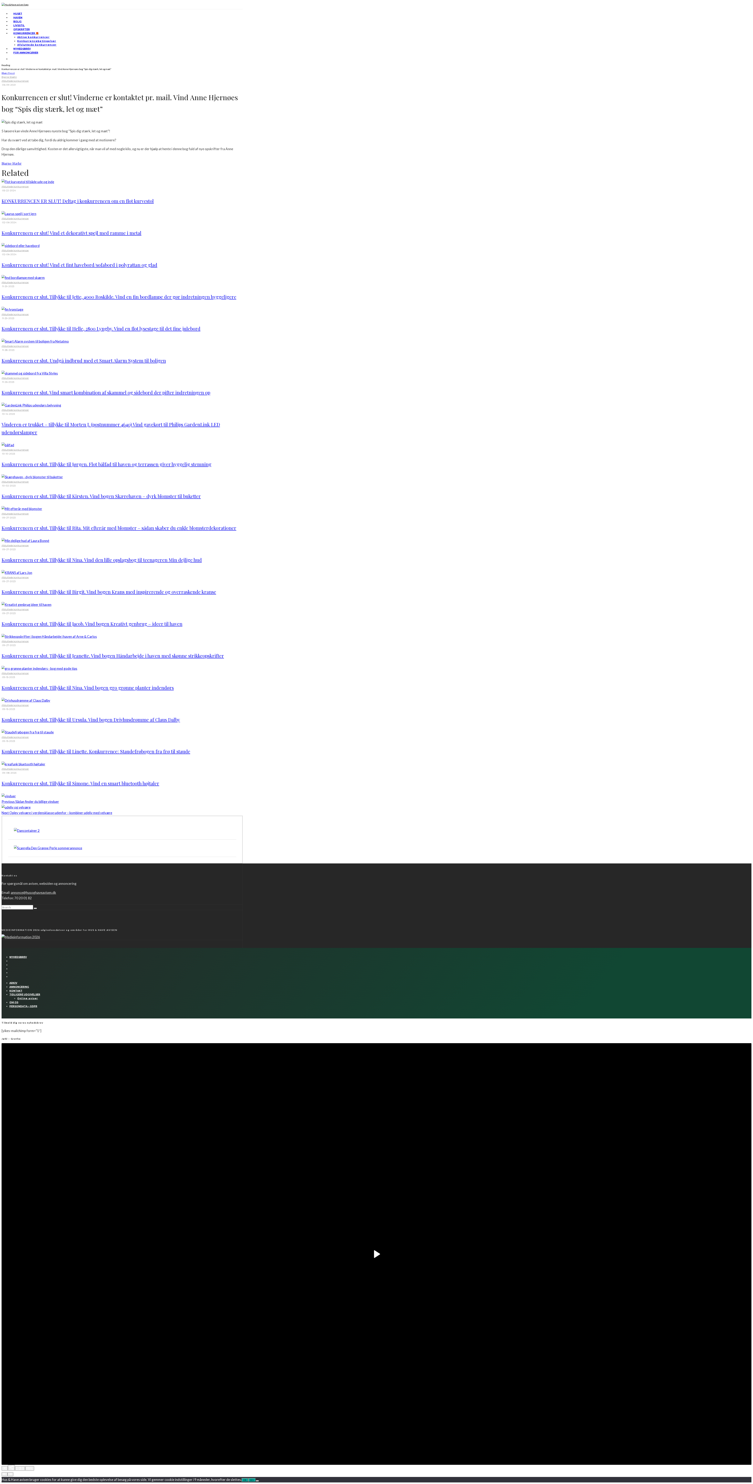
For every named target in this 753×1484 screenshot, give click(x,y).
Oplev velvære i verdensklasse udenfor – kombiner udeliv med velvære (57, 813)
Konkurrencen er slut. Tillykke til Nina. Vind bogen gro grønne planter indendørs (88, 687)
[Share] (11, 1468)
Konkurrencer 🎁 (26, 33)
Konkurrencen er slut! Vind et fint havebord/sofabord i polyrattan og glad (79, 265)
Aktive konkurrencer (33, 37)
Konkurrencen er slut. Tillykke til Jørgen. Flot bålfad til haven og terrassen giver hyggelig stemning (106, 464)
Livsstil (19, 25)
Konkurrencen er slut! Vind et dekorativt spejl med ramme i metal (71, 233)
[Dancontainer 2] (27, 831)
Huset (17, 13)
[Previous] (4, 1474)
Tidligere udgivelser (24, 994)
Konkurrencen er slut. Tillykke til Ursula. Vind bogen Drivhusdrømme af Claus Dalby (91, 719)
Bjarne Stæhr (9, 76)
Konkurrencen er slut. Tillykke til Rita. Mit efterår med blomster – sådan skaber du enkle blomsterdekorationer (119, 528)
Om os (13, 1002)
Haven (17, 17)
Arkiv (13, 982)
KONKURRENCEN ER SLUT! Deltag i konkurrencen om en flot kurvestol (78, 201)
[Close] (5, 1468)
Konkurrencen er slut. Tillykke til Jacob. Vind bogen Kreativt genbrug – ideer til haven (92, 624)
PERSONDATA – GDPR (23, 1006)
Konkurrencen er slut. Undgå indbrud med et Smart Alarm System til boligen (84, 360)
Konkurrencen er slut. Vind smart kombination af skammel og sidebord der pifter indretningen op (106, 392)
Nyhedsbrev (22, 48)
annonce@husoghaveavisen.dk (33, 892)
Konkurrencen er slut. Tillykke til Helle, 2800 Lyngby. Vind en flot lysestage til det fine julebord (101, 328)
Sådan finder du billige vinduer (30, 802)
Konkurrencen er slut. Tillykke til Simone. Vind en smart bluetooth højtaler (80, 783)
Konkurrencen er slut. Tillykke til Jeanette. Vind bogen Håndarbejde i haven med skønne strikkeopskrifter (113, 656)
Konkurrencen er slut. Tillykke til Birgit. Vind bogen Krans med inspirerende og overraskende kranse (109, 592)
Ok (245, 1480)
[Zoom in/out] (29, 1468)
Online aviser (27, 998)
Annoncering (19, 986)
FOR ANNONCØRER (25, 52)
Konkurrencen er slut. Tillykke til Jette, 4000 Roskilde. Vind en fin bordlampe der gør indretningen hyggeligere (119, 297)
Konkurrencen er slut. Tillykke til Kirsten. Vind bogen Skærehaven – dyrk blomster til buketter (101, 496)
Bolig (17, 21)
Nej (252, 1480)
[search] (35, 908)
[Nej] (257, 1480)
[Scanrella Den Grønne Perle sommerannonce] (48, 848)
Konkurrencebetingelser (36, 41)
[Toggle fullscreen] (20, 1468)
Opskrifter (21, 29)
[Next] (10, 1474)
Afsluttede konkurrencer (37, 44)
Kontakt (15, 990)
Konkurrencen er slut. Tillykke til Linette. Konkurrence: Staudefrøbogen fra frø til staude (96, 751)
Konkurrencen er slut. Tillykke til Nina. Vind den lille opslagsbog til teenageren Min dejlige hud (102, 560)
